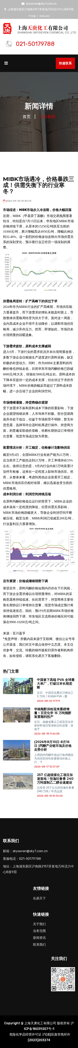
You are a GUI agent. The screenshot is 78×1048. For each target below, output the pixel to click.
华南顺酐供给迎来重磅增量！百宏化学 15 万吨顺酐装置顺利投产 (52, 713)
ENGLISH (45, 16)
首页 (27, 116)
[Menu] (8, 65)
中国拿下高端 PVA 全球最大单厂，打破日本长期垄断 (56, 683)
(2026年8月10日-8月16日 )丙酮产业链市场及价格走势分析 (53, 745)
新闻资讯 (39, 938)
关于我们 (39, 924)
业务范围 (39, 931)
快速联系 (65, 63)
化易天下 (39, 898)
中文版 (32, 16)
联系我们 (39, 944)
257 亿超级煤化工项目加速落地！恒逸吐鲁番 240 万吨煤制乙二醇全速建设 (55, 778)
